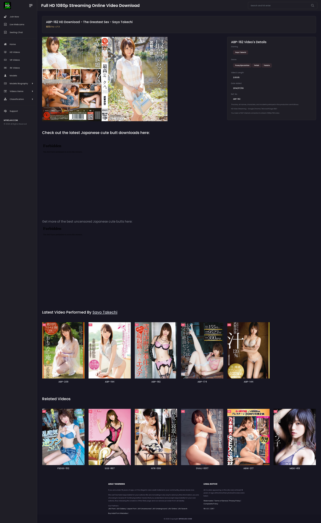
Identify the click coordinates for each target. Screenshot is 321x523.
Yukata (267, 65)
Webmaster (208, 501)
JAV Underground (159, 508)
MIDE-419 (295, 468)
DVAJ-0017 (202, 468)
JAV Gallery (121, 508)
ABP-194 (109, 381)
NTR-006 (156, 468)
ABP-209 (63, 381)
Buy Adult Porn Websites (118, 513)
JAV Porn (111, 508)
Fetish (256, 65)
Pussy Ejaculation (242, 65)
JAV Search (182, 508)
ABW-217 (248, 468)
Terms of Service (221, 501)
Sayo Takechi (240, 52)
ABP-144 (248, 381)
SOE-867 (110, 468)
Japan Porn (131, 508)
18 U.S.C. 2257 (209, 508)
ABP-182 (156, 381)
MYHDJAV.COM (185, 519)
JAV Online (172, 508)
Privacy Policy (234, 501)
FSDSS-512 (63, 468)
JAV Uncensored (144, 508)
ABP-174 (202, 381)
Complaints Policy (211, 504)
